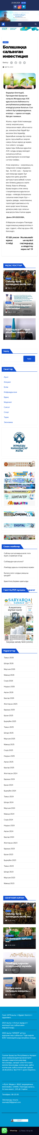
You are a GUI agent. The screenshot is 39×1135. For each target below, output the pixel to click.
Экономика (8, 422)
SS (32, 1131)
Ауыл (6, 377)
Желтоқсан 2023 (10, 843)
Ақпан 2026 (8, 692)
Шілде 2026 (8, 663)
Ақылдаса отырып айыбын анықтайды (19, 331)
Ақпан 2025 (8, 762)
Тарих (6, 417)
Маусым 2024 (9, 808)
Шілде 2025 (8, 733)
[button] (36, 24)
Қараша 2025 (9, 710)
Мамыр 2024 (9, 814)
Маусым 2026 (9, 669)
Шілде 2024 (8, 802)
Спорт (6, 412)
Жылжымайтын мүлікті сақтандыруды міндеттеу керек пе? (26, 243)
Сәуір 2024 (8, 820)
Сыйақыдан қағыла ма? (14, 561)
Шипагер (9, 985)
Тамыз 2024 (9, 797)
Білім (6, 387)
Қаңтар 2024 (9, 837)
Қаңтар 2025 (9, 768)
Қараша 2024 (9, 779)
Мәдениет (8, 402)
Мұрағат (30, 590)
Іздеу (6, 351)
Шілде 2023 (8, 872)
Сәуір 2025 (8, 750)
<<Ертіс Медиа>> (9, 1084)
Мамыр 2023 (9, 883)
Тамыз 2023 (9, 866)
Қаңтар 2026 (9, 698)
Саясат (5, 42)
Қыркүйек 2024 (10, 791)
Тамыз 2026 (9, 658)
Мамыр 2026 (9, 675)
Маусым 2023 (9, 878)
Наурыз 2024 (9, 825)
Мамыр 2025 (9, 744)
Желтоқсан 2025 (10, 704)
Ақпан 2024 (8, 831)
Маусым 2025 (9, 739)
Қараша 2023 (9, 849)
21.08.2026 (11, 920)
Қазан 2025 (8, 715)
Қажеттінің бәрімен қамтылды (19, 307)
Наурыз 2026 (9, 687)
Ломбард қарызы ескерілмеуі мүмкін (19, 567)
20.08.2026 (11, 945)
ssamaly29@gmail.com (11, 1102)
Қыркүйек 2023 (10, 860)
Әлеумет (7, 382)
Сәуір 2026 (8, 681)
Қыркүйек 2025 (10, 721)
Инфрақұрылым (10, 392)
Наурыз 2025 (9, 756)
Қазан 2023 (8, 854)
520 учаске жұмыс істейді (12, 240)
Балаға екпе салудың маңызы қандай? (16, 991)
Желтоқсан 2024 (10, 773)
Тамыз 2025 (9, 727)
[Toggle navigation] (20, 24)
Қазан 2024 (8, 785)
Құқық (6, 397)
